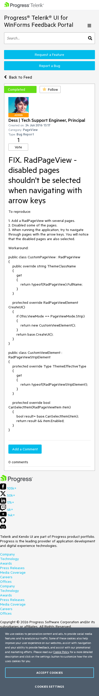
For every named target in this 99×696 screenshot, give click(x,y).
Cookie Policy (61, 652)
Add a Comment (25, 449)
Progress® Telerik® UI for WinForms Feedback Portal (38, 21)
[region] (49, 662)
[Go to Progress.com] (16, 481)
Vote (18, 147)
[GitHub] (3, 522)
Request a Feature (49, 54)
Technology (9, 558)
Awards (6, 563)
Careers (6, 577)
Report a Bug (49, 65)
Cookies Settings (49, 686)
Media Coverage (13, 572)
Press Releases (12, 568)
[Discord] (3, 528)
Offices (6, 581)
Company (7, 554)
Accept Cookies (49, 673)
